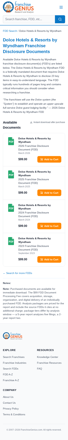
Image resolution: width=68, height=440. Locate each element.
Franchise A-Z (11, 380)
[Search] (60, 19)
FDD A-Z (8, 374)
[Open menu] (61, 7)
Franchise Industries (14, 362)
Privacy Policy (11, 408)
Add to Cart (51, 159)
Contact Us (9, 402)
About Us (8, 396)
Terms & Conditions (14, 414)
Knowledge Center (47, 357)
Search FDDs (10, 368)
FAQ (39, 368)
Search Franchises (13, 357)
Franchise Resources (49, 362)
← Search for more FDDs (17, 273)
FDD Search (10, 30)
